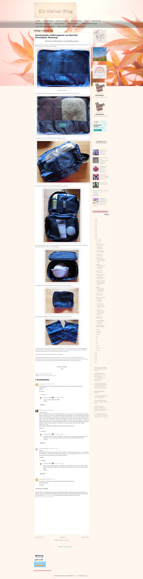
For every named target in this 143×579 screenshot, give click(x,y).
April (97, 343)
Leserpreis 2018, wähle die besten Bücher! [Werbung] (100, 276)
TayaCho (76, 575)
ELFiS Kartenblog (99, 391)
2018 (96, 238)
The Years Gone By (100, 400)
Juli (97, 336)
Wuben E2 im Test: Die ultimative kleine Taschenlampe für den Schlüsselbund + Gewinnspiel (100, 377)
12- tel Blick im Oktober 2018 (100, 251)
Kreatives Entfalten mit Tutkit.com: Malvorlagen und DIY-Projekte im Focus (101, 409)
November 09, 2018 (50, 479)
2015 (96, 357)
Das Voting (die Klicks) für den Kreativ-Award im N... (100, 306)
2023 (96, 226)
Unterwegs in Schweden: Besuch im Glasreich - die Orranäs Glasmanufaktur (101, 387)
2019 (96, 235)
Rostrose (41, 410)
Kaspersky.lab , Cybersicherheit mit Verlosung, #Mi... (100, 260)
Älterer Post (85, 537)
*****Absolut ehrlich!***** (101, 396)
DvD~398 (97, 392)
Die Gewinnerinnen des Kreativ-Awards (45, 26)
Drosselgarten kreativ (101, 367)
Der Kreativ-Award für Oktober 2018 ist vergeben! (100, 299)
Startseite (38, 21)
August (98, 334)
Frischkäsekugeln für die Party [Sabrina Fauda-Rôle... (100, 246)
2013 (96, 362)
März (97, 345)
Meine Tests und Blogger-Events (43, 23)
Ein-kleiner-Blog (47, 397)
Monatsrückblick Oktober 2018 (100, 326)
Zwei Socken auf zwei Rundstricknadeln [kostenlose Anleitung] (104, 160)
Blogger (87, 575)
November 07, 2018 (58, 397)
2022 (96, 229)
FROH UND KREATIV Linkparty (89, 23)
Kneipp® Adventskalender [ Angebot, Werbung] (100, 266)
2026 (96, 220)
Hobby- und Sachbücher (63, 26)
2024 (96, 224)
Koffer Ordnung (42, 375)
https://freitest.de (99, 373)
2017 (96, 352)
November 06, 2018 (49, 384)
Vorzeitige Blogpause (100, 397)
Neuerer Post (39, 537)
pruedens (41, 384)
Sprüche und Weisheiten (99, 255)
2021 (96, 231)
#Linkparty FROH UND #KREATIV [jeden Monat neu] (100, 283)
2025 (96, 222)
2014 (96, 359)
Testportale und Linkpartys (78, 26)
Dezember (99, 240)
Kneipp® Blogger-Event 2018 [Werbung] (100, 322)
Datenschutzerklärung (76, 21)
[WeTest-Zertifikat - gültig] (40, 566)
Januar (98, 350)
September (99, 332)
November (99, 242)
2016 (96, 355)
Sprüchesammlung (96, 21)
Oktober (98, 329)
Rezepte (86, 21)
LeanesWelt (42, 479)
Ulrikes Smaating (43, 448)
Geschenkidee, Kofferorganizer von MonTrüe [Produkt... (100, 312)
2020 (96, 233)
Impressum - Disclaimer (61, 21)
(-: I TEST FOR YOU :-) (101, 414)
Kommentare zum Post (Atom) (65, 546)
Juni (97, 338)
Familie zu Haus (99, 406)
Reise (54, 375)
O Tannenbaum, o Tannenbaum (104, 183)
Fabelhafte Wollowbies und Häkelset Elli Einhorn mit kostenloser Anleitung (100, 202)
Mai (97, 341)
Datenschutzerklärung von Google (45, 496)
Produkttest (50, 375)
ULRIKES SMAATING (100, 384)
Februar (98, 347)
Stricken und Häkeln (59, 23)
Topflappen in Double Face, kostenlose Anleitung (103, 152)
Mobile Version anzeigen (62, 540)
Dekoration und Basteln (73, 23)
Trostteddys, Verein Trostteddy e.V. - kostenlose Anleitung (104, 177)
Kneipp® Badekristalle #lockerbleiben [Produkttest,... (100, 289)
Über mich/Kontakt (48, 21)
